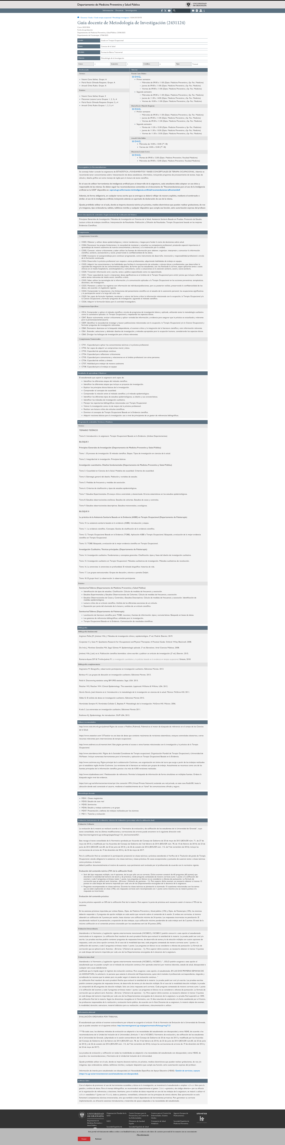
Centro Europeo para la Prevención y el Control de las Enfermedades (139, 1115)
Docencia (119, 11)
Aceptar (84, 1139)
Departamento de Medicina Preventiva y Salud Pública (108, 4)
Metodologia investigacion (121, 17)
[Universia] (202, 1113)
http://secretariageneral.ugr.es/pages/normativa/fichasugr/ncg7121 (144, 1025)
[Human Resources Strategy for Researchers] (202, 1119)
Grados (90, 17)
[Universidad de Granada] (196, 5)
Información (108, 11)
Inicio (78, 17)
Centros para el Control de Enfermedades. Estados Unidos (161, 1115)
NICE (109, 1121)
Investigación (131, 11)
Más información (143, 1135)
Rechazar (98, 1139)
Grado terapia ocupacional (102, 17)
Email (138, 77)
